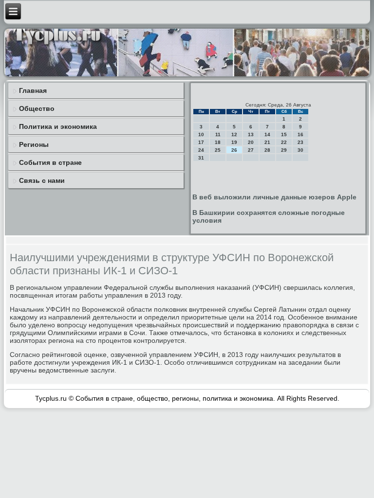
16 (300, 134)
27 (251, 150)
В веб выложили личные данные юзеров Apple (274, 197)
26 (234, 150)
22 (284, 142)
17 (201, 142)
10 (201, 134)
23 (300, 142)
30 (300, 150)
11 (218, 134)
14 (267, 134)
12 (234, 134)
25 (218, 150)
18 (218, 142)
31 (201, 157)
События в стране (50, 162)
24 (201, 150)
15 (284, 134)
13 (251, 134)
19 (234, 142)
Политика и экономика (58, 126)
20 (251, 142)
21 (267, 142)
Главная (33, 90)
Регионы (34, 144)
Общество (37, 108)
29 (284, 150)
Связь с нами (42, 180)
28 (267, 150)
